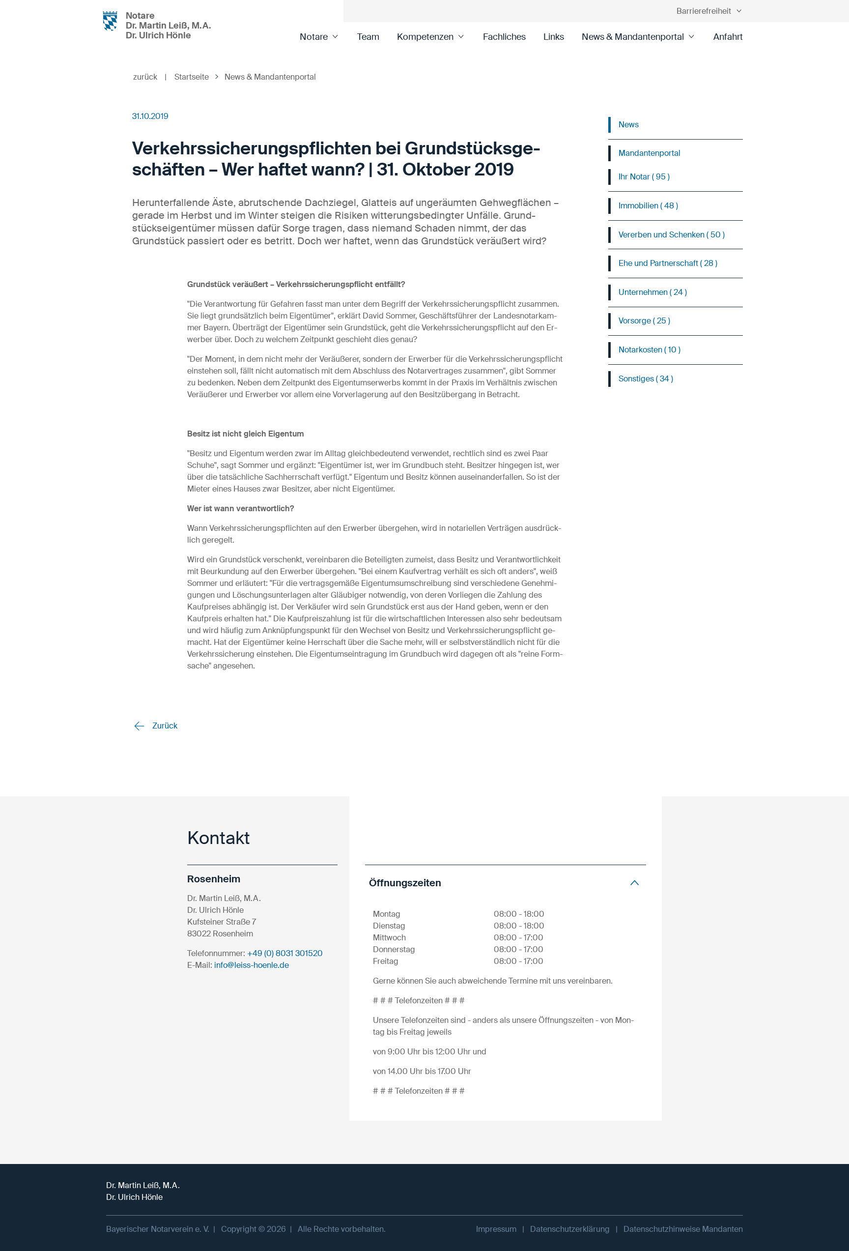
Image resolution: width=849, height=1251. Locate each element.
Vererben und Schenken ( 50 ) (672, 235)
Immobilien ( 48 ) (648, 206)
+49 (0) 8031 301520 (285, 953)
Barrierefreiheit (704, 11)
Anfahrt (728, 37)
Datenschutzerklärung (570, 1229)
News (629, 124)
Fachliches (504, 37)
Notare (314, 37)
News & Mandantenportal (633, 37)
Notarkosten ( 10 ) (649, 350)
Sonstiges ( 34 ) (646, 379)
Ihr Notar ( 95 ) (644, 177)
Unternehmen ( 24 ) (653, 292)
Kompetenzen (425, 37)
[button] (505, 883)
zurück (150, 77)
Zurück (163, 726)
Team (368, 37)
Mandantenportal (649, 153)
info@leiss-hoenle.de (251, 965)
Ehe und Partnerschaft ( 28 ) (668, 263)
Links (553, 37)
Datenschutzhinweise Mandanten (683, 1229)
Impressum (496, 1229)
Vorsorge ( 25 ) (644, 321)
